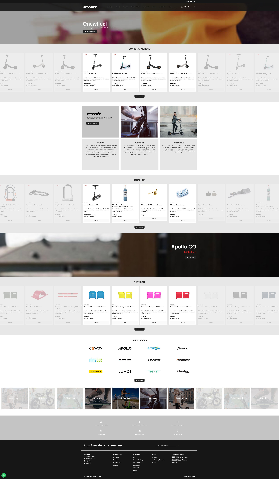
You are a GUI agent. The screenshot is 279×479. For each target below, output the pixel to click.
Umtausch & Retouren (138, 462)
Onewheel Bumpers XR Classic (95, 307)
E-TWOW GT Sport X (119, 74)
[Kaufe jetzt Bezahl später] (177, 423)
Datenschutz (136, 467)
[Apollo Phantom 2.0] (96, 192)
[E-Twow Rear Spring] (182, 192)
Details (96, 89)
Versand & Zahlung (138, 460)
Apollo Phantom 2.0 (91, 205)
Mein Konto (116, 460)
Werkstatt (154, 457)
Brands (154, 462)
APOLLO (85, 71)
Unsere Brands (92, 123)
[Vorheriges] (82, 72)
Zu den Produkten (90, 31)
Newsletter (116, 465)
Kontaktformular (117, 462)
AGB (134, 473)
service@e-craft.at (90, 456)
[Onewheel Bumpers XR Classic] (96, 294)
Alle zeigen (139, 96)
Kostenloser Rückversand (104, 1)
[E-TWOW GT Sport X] (125, 61)
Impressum (135, 470)
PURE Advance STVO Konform (152, 74)
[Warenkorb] (191, 7)
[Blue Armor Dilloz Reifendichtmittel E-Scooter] (125, 192)
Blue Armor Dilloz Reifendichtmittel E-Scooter (122, 206)
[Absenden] (178, 445)
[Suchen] (181, 7)
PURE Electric (145, 71)
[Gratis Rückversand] (139, 432)
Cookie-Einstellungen (189, 476)
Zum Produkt (190, 258)
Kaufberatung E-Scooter (158, 460)
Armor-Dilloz (115, 203)
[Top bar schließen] (194, 2)
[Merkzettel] (185, 7)
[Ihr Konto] (188, 7)
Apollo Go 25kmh (90, 74)
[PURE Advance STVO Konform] (154, 61)
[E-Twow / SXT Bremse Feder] (154, 192)
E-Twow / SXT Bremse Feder (151, 205)
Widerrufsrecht (136, 465)
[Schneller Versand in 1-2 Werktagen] (139, 423)
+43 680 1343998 (90, 458)
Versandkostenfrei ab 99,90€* (90, 1)
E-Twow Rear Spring (177, 205)
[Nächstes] (196, 72)
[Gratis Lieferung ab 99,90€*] (101, 423)
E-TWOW (114, 71)
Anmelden (116, 457)
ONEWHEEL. (86, 304)
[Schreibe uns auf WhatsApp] (3, 475)
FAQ (134, 457)
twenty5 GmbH (97, 476)
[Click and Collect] (177, 432)
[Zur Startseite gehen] (90, 7)
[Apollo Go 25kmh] (96, 61)
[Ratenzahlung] (101, 432)
